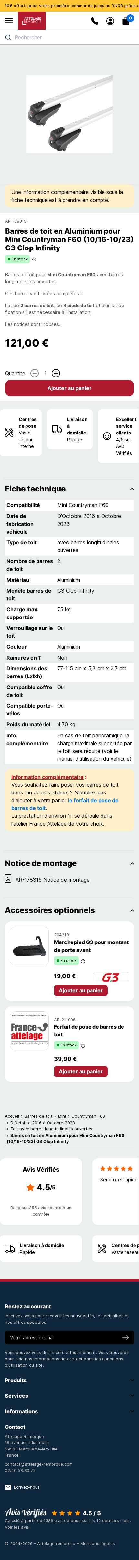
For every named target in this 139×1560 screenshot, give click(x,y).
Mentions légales (97, 1543)
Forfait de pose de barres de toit (89, 1030)
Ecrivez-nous (27, 1487)
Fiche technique (35, 488)
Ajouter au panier (69, 388)
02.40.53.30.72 (20, 1470)
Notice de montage (41, 863)
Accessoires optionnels (50, 910)
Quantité (15, 373)
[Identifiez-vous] (110, 21)
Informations (21, 1411)
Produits (16, 1380)
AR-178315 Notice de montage (53, 879)
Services (16, 1395)
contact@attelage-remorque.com (39, 1464)
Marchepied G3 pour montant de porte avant (91, 946)
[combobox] (69, 37)
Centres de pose (28, 422)
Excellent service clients (126, 425)
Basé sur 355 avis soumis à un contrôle (40, 1211)
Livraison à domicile (77, 425)
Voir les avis (17, 1527)
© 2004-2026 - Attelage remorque (41, 1543)
